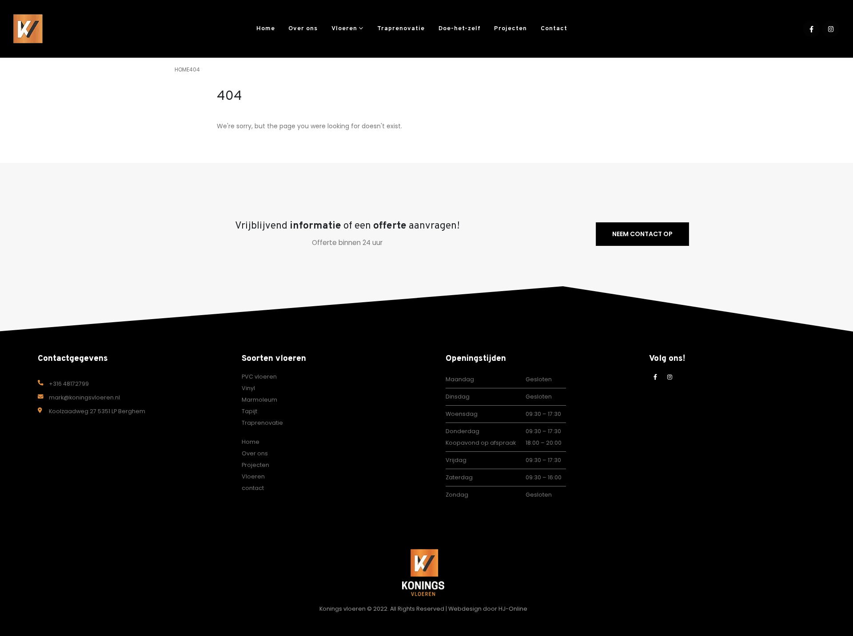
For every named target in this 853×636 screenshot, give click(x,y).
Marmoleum (259, 399)
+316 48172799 (69, 383)
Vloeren (344, 28)
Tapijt (249, 411)
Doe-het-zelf (459, 28)
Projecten (510, 28)
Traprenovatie (401, 28)
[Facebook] (811, 28)
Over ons (303, 28)
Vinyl (248, 388)
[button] (587, 29)
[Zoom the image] (423, 554)
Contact (554, 28)
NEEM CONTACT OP (642, 233)
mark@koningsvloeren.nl (84, 397)
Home (265, 28)
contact (253, 488)
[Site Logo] (29, 29)
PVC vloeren (259, 376)
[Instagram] (830, 28)
